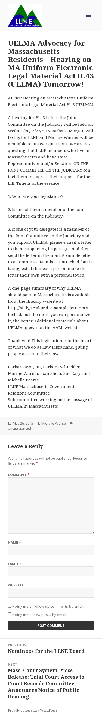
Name (14, 542)
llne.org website (42, 301)
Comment (18, 474)
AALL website (66, 327)
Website (16, 585)
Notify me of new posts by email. (39, 614)
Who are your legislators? (37, 196)
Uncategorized (19, 428)
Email (15, 564)
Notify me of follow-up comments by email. (48, 606)
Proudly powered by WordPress (32, 710)
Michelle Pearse (53, 423)
